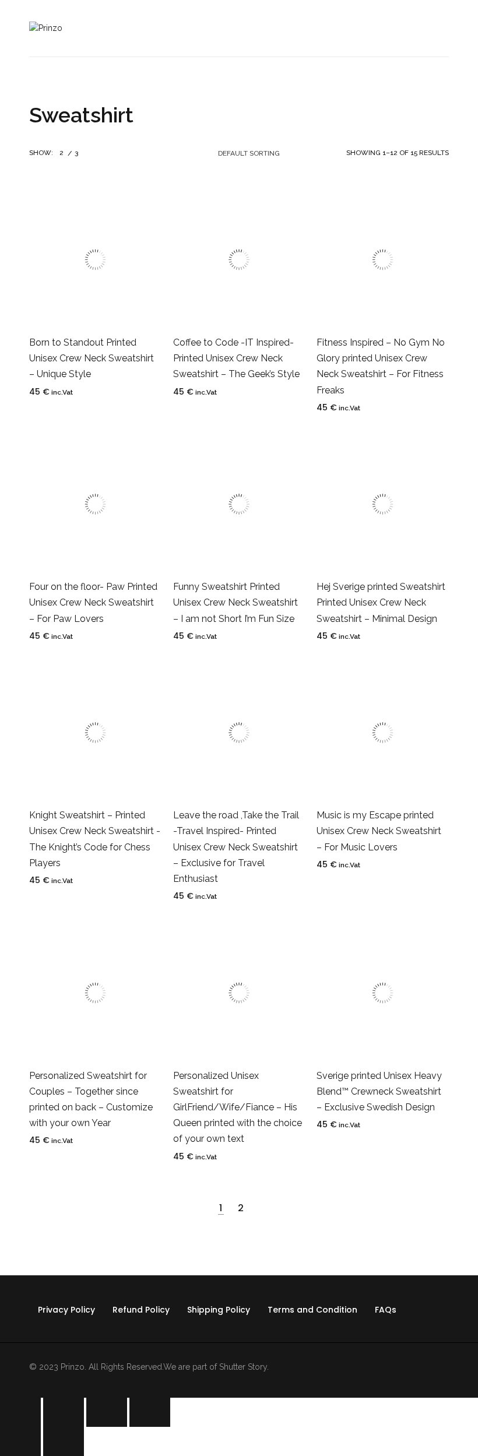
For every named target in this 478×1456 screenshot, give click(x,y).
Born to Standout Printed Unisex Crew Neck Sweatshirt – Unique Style (91, 358)
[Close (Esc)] (20, 1412)
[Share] (63, 1412)
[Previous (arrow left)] (20, 1441)
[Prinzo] (45, 28)
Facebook (33, 1331)
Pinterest (99, 1331)
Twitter (66, 1331)
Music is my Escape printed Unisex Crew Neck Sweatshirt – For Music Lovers (379, 831)
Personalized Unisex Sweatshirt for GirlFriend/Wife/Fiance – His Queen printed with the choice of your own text (237, 1107)
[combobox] (259, 153)
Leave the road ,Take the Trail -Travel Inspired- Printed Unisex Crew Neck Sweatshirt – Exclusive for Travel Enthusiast (236, 847)
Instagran (131, 1331)
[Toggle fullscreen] (106, 1412)
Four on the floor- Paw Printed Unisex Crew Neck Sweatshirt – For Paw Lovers (93, 602)
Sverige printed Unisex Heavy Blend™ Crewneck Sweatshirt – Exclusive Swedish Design (379, 1091)
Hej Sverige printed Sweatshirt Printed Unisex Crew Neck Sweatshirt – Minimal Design (381, 602)
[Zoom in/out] (149, 1412)
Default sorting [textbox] (249, 153)
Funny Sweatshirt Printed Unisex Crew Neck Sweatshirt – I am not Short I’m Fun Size (235, 602)
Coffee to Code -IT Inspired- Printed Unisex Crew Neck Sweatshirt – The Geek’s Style (236, 358)
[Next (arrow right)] (63, 1441)
